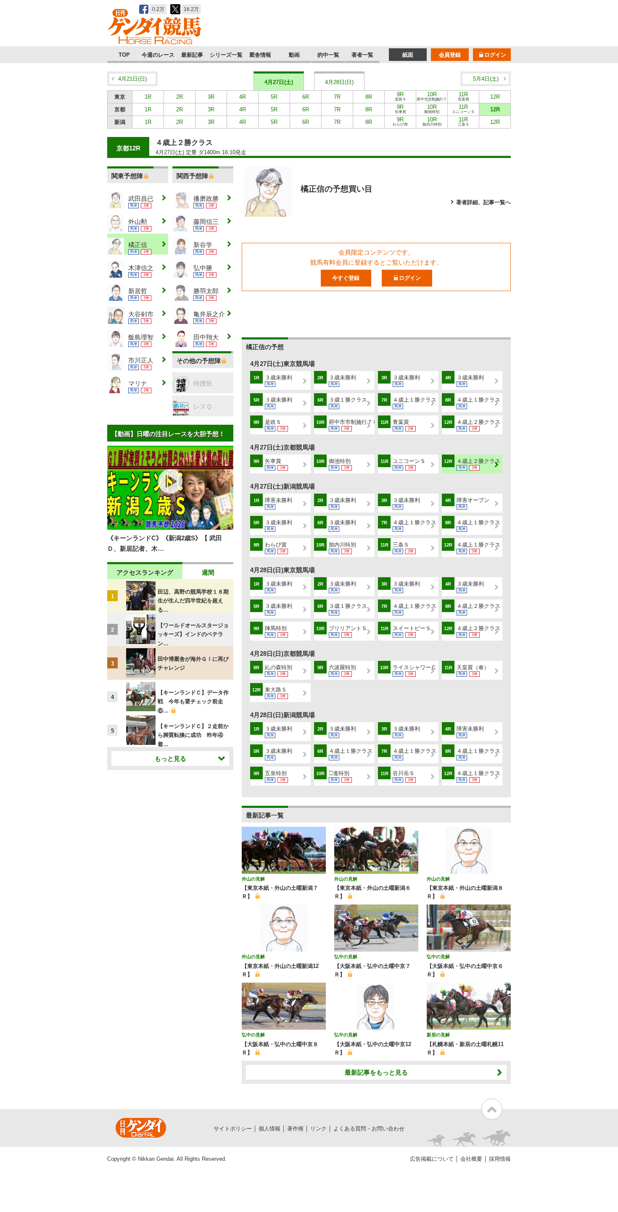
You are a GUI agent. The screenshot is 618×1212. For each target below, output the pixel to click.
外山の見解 (253, 878)
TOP (124, 55)
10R (432, 97)
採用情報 (500, 1159)
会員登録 (450, 55)
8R (368, 97)
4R (242, 97)
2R (179, 97)
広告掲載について (432, 1159)
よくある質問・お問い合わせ (368, 1128)
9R (400, 96)
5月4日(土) (486, 79)
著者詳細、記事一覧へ (483, 202)
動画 (294, 55)
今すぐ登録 (345, 278)
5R (274, 97)
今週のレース (158, 55)
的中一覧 (328, 55)
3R (211, 97)
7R (337, 97)
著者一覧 (362, 55)
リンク (318, 1128)
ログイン (495, 55)
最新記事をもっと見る (376, 1072)
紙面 (407, 55)
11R (463, 96)
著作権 (295, 1128)
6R (305, 97)
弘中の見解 (345, 956)
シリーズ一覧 (226, 55)
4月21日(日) (132, 79)
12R (495, 97)
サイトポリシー (233, 1128)
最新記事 (192, 55)
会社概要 (471, 1159)
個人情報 (269, 1128)
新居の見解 (438, 1034)
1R (148, 97)
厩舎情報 (260, 55)
